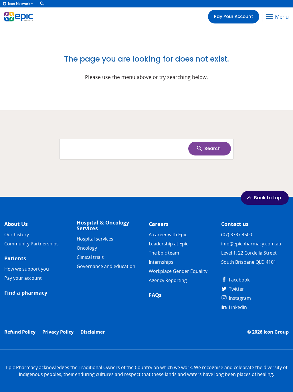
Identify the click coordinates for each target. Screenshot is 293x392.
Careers (159, 224)
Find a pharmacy (25, 293)
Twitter (236, 289)
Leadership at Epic (168, 244)
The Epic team (164, 253)
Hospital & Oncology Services (103, 225)
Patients (15, 258)
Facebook (239, 280)
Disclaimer (92, 332)
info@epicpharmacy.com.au (251, 244)
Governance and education (106, 266)
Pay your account (23, 278)
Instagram (239, 298)
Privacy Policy (58, 332)
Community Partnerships (31, 244)
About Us (16, 224)
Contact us (235, 224)
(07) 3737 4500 (236, 234)
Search (212, 148)
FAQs (155, 295)
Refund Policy (19, 332)
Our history (16, 234)
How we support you (26, 269)
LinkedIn (237, 307)
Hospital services (95, 239)
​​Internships (161, 262)
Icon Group (276, 332)
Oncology (87, 248)
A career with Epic (168, 234)
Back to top (267, 197)
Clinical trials (90, 257)
